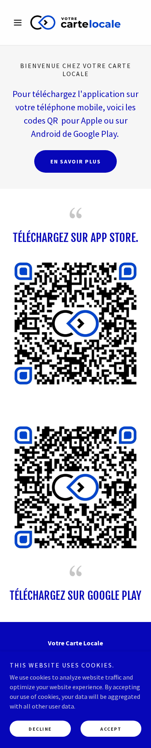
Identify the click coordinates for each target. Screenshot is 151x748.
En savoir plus (75, 161)
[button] (19, 22)
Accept (110, 729)
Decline (40, 729)
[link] (75, 22)
